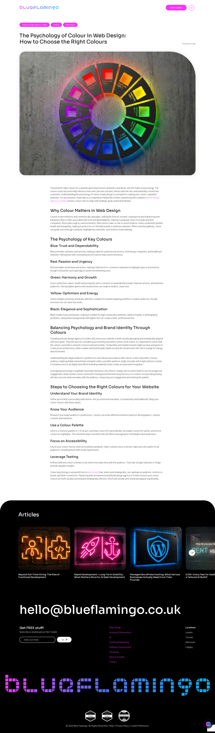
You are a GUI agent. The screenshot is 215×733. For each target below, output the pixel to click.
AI (110, 637)
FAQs (111, 725)
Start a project (176, 8)
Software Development (120, 647)
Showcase (114, 652)
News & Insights (117, 657)
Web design (70, 25)
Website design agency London (34, 25)
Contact (112, 661)
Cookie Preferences (139, 725)
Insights (56, 25)
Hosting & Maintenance (120, 632)
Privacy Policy (122, 725)
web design (93, 472)
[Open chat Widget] (208, 724)
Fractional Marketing (119, 642)
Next (195, 556)
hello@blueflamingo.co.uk (100, 609)
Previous (17, 556)
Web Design (115, 627)
